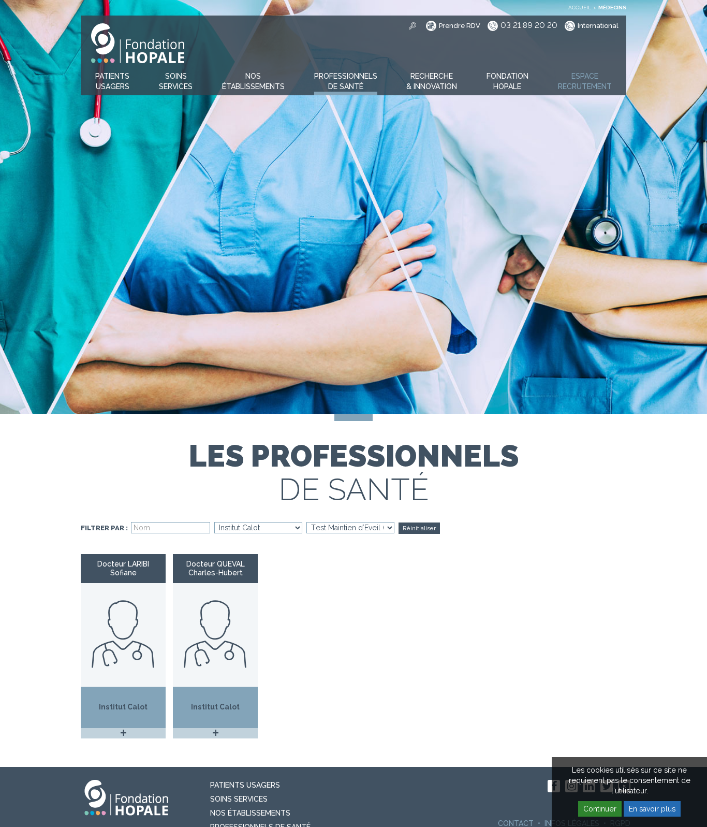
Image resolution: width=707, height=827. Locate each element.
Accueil (579, 7)
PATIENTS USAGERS (245, 785)
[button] (112, 81)
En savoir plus (652, 809)
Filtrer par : (104, 528)
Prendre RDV (459, 26)
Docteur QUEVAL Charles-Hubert (215, 568)
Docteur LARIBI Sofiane (123, 568)
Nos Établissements (250, 813)
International (598, 26)
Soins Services (239, 799)
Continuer (599, 809)
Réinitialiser (419, 528)
